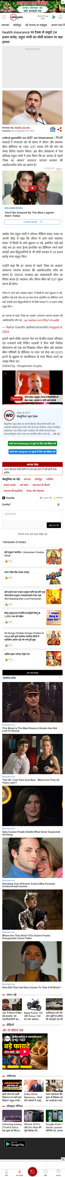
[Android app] (15, 1144)
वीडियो (10, 1025)
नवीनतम (11, 1076)
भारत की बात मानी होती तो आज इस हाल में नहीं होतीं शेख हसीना (30, 471)
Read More (16, 398)
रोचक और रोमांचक (35, 491)
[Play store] (54, 17)
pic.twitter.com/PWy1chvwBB (41, 320)
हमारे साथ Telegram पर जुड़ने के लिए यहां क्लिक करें (32, 451)
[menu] (5, 17)
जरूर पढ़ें (11, 995)
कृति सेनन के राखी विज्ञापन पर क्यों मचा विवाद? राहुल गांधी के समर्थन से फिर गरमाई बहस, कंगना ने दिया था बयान (12, 1097)
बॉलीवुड (17, 25)
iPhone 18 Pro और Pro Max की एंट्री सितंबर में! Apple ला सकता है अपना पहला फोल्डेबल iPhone (33, 1127)
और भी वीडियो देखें (12, 1030)
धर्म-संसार (24, 485)
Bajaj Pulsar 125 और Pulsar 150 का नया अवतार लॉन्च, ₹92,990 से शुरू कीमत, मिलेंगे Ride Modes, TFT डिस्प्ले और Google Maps (33, 1016)
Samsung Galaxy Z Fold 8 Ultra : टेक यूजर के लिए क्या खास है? (12, 1127)
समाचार (5, 25)
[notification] (60, 17)
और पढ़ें (56, 433)
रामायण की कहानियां (13, 491)
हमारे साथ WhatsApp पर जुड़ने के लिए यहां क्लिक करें (32, 443)
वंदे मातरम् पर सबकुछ (36, 25)
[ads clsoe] (63, 1159)
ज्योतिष (49, 479)
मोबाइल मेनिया (14, 1106)
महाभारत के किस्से (40, 485)
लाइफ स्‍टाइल (10, 485)
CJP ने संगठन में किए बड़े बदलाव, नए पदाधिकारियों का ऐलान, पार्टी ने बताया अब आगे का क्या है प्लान (11, 1016)
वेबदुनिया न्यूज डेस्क (22, 127)
